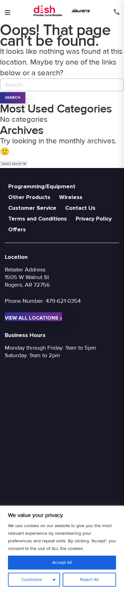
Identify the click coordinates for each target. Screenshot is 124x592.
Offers (17, 229)
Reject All (89, 579)
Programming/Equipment (41, 186)
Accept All (62, 562)
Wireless (70, 197)
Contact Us (80, 207)
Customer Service (32, 207)
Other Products (29, 197)
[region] (62, 549)
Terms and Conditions (37, 218)
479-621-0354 (63, 300)
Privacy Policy (94, 218)
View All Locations (31, 318)
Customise (31, 579)
